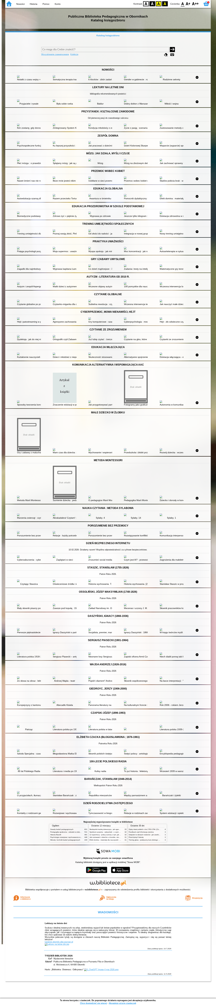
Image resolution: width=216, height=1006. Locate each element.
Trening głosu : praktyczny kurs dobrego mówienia (147, 840)
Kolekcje (74, 54)
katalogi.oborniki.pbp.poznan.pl (59, 942)
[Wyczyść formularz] (165, 55)
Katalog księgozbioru (108, 35)
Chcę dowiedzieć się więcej (93, 1003)
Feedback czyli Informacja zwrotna (141, 832)
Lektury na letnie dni (56, 923)
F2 (195, 3)
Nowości (20, 4)
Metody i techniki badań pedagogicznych (65, 840)
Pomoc (46, 4)
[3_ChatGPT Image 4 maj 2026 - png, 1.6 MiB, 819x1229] (101, 969)
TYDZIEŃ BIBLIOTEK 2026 (59, 955)
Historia (33, 4)
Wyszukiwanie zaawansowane (55, 54)
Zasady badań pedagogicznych (61, 829)
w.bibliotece (93, 889)
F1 (188, 3)
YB (158, 3)
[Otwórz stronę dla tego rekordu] (29, 76)
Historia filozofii (55, 835)
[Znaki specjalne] (172, 55)
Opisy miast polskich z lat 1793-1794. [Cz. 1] (145, 829)
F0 (182, 3)
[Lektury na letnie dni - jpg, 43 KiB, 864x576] (57, 944)
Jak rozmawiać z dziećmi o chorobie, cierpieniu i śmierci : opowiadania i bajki (117, 837)
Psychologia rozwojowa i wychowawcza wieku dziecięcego (71, 837)
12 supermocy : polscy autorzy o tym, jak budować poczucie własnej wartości (117, 835)
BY (165, 3)
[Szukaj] (172, 49)
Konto (58, 4)
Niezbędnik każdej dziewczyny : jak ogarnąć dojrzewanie (110, 829)
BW (152, 3)
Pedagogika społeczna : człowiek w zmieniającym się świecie (72, 832)
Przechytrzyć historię (136, 837)
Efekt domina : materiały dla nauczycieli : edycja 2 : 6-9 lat (110, 840)
